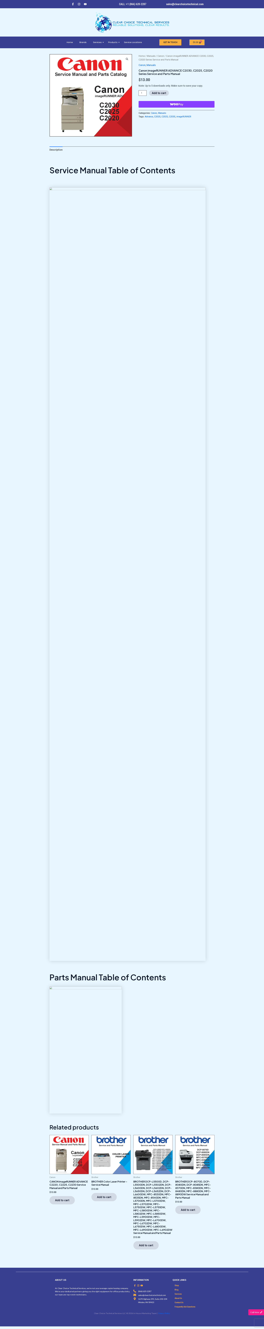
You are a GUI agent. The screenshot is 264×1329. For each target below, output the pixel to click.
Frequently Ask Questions (185, 1307)
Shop (177, 1285)
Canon (160, 56)
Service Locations (133, 42)
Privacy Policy (164, 1313)
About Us (178, 1298)
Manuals (151, 56)
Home (70, 42)
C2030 (172, 116)
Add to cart (159, 93)
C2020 (157, 116)
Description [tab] (56, 149)
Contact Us (179, 1302)
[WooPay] (177, 104)
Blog (176, 1290)
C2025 (165, 116)
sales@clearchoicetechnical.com (185, 4)
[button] (127, 59)
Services (97, 42)
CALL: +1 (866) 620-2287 (132, 4)
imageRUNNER (183, 116)
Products (112, 42)
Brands (82, 42)
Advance (149, 116)
